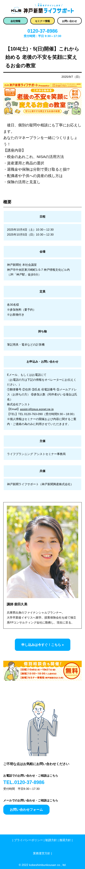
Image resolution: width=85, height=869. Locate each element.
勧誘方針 (51, 840)
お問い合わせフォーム (26, 809)
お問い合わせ (69, 21)
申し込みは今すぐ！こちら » (42, 644)
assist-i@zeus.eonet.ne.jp (37, 409)
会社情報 (15, 21)
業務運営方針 (41, 853)
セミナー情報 (42, 21)
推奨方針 (65, 840)
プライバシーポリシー (28, 840)
